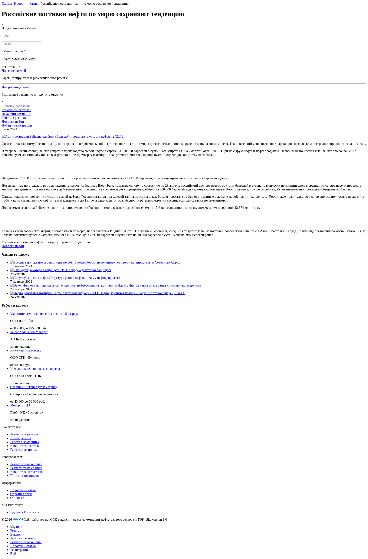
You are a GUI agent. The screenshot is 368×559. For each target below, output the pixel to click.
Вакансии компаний (16, 114)
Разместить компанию (26, 468)
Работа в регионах (15, 118)
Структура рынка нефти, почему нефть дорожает (84, 278)
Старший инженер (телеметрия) (33, 387)
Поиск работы (20, 438)
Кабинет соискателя (24, 446)
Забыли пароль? (13, 51)
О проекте (17, 498)
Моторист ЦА (20, 405)
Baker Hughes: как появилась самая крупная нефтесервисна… (160, 285)
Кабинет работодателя (26, 472)
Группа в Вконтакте (24, 512)
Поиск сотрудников (24, 475)
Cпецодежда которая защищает (88, 270)
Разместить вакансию (26, 464)
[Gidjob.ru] (18, 519)
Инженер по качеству (25, 350)
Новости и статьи (23, 490)
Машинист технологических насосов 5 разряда (44, 314)
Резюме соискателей (16, 110)
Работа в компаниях (24, 442)
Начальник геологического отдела (35, 368)
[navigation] (184, 540)
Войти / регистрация (17, 125)
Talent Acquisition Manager (28, 332)
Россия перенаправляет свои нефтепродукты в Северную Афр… (133, 262)
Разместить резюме (24, 434)
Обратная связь (21, 494)
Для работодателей (15, 87)
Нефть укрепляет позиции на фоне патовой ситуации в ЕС (142, 293)
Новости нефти (13, 121)
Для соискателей (14, 70)
